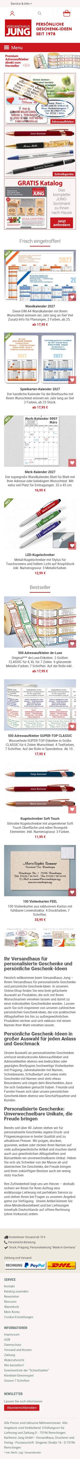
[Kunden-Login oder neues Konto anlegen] (12, 13)
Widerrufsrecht (14, 1360)
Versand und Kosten (18, 1350)
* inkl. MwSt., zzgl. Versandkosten (22, 1452)
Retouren (10, 1301)
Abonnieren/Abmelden (22, 1407)
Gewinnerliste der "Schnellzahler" (26, 1370)
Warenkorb (11, 1307)
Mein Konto (12, 1312)
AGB (7, 1339)
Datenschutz (12, 1345)
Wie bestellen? (14, 1365)
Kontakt (9, 1286)
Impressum (11, 1334)
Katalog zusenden (16, 1291)
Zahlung (9, 1355)
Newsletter (11, 1296)
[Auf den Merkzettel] (72, 297)
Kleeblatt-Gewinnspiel (19, 1375)
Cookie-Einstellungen (18, 1317)
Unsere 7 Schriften (16, 1380)
